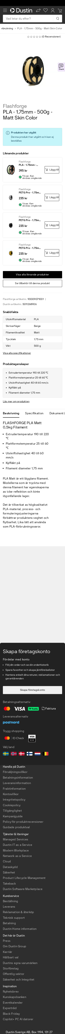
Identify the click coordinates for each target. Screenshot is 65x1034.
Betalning (9, 923)
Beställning (10, 901)
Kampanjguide (13, 816)
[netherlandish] (37, 754)
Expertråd (10, 1008)
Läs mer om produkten (16, 401)
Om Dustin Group (14, 946)
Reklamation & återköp (18, 912)
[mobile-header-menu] (5, 10)
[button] (38, 10)
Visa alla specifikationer (17, 353)
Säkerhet (9, 872)
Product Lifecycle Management (24, 878)
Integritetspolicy (14, 799)
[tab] (12, 413)
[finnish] (29, 754)
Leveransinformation (17, 783)
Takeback (9, 883)
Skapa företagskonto (32, 690)
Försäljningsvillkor (15, 772)
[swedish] (6, 754)
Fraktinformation (14, 788)
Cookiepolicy (11, 805)
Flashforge (15, 106)
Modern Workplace (16, 850)
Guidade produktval (16, 827)
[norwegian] (14, 754)
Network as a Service (17, 856)
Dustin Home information (20, 929)
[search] (57, 18)
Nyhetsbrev (11, 991)
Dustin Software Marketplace (22, 889)
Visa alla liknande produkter (32, 274)
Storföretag (11, 968)
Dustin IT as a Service (17, 845)
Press (6, 941)
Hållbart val (10, 957)
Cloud (7, 861)
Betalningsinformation (18, 777)
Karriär (7, 952)
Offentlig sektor (13, 974)
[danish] (22, 754)
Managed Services (15, 839)
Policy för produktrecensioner (23, 821)
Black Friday (11, 1013)
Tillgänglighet (12, 810)
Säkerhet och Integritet (18, 979)
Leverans (9, 906)
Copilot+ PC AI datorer (18, 1019)
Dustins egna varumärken (20, 963)
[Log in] (53, 10)
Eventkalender (13, 1002)
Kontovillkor (11, 794)
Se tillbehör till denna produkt (32, 283)
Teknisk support (14, 917)
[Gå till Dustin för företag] (21, 10)
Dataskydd (10, 867)
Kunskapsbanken (14, 997)
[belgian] (45, 754)
